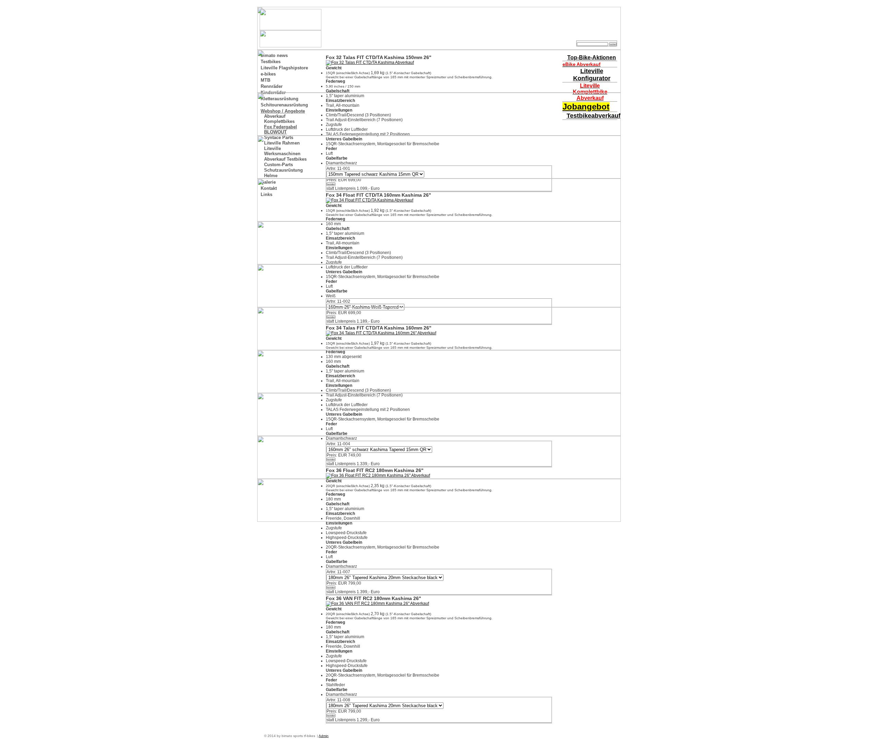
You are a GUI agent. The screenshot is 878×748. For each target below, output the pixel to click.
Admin (324, 736)
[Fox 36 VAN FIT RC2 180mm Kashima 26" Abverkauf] (377, 603)
